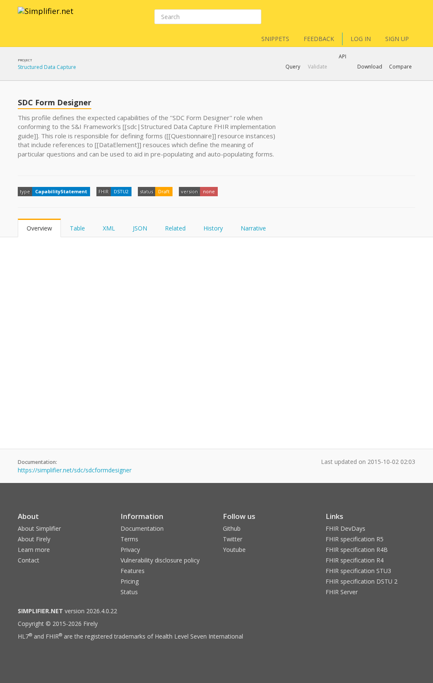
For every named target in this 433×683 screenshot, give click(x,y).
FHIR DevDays (345, 528)
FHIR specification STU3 (358, 571)
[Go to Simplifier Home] (46, 16)
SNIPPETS (275, 39)
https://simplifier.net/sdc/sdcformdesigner (75, 470)
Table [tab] (77, 228)
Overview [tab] (39, 228)
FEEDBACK (319, 39)
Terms (129, 539)
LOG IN (361, 39)
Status (129, 592)
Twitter (232, 539)
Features (133, 571)
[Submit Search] (254, 17)
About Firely (34, 539)
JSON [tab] (140, 228)
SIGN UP (397, 39)
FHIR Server (342, 592)
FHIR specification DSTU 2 (361, 581)
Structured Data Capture (47, 67)
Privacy (130, 550)
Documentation (142, 528)
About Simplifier (39, 528)
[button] (293, 66)
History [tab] (213, 228)
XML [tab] (109, 228)
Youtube (234, 550)
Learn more (34, 550)
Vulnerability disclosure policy (160, 560)
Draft (164, 191)
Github (232, 528)
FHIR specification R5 (355, 539)
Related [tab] (175, 228)
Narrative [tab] (253, 228)
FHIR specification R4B (357, 550)
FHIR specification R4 (355, 560)
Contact (28, 560)
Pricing (130, 581)
